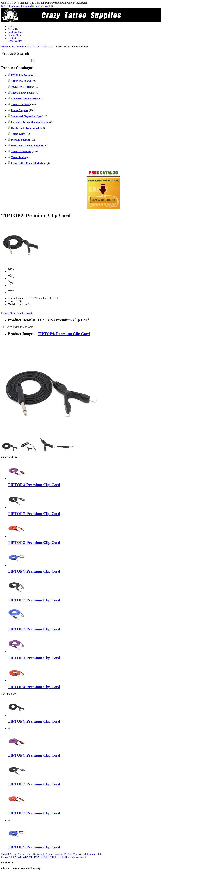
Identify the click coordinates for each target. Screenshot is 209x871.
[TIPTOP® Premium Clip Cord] (17, 715)
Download (38, 854)
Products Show (16, 32)
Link (98, 854)
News (49, 854)
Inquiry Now (14, 35)
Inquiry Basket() (44, 6)
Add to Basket (24, 313)
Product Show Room (20, 854)
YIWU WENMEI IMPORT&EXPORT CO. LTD (41, 857)
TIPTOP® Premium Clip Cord (64, 334)
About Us (13, 29)
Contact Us (13, 38)
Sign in (5, 6)
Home (11, 26)
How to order (15, 41)
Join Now (15, 6)
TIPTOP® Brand (19, 46)
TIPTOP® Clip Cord (42, 46)
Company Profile (62, 854)
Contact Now (8, 313)
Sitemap (26, 6)
